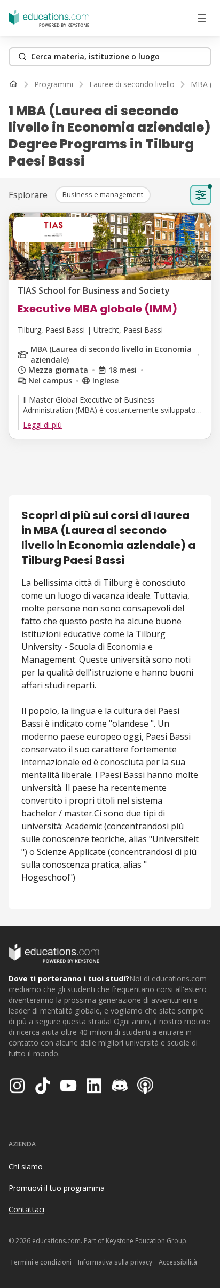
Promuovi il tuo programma (57, 1188)
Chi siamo (26, 1166)
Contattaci (26, 1209)
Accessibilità (178, 1262)
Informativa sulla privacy (115, 1262)
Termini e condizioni (41, 1262)
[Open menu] (201, 18)
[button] (103, 194)
